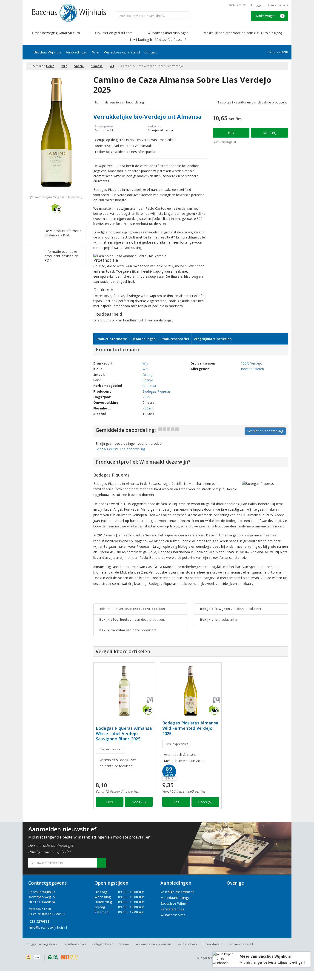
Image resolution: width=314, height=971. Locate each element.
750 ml (148, 408)
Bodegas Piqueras (157, 391)
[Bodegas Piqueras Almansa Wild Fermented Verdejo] (190, 691)
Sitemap (125, 944)
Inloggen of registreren (42, 944)
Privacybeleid (212, 944)
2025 (146, 397)
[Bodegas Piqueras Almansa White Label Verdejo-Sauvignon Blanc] (124, 691)
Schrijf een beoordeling (265, 431)
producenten (219, 619)
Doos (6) (269, 132)
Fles (231, 132)
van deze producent (132, 619)
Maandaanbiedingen (176, 897)
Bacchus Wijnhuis (47, 52)
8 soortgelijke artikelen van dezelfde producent (252, 102)
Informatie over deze (132, 608)
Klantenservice (278, 5)
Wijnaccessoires (172, 915)
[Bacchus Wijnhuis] (69, 13)
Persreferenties (172, 909)
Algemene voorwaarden (153, 944)
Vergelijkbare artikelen (213, 339)
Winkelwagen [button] (269, 16)
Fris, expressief (111, 749)
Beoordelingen (144, 339)
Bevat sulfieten (252, 369)
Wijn (95, 52)
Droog (147, 374)
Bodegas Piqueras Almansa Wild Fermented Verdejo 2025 (190, 728)
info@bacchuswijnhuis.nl (48, 927)
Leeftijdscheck (187, 944)
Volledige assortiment (177, 892)
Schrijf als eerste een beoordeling (119, 102)
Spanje (79, 66)
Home (50, 66)
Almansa (97, 66)
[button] (169, 771)
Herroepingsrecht (240, 944)
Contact (150, 52)
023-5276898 (238, 5)
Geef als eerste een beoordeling (120, 449)
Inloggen (257, 5)
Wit (112, 66)
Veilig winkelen (102, 944)
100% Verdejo (251, 363)
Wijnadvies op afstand (122, 52)
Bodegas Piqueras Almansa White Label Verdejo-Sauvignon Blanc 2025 (124, 733)
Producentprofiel (175, 339)
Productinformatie (111, 339)
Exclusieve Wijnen (174, 903)
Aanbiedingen (77, 52)
